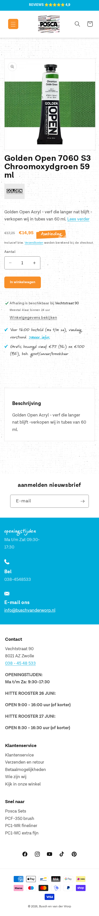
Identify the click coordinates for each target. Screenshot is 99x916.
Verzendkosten (34, 242)
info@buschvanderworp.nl (29, 610)
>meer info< (39, 337)
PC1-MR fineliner (21, 825)
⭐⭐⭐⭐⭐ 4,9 (57, 5)
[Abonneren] (82, 501)
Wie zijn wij (15, 776)
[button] (9, 24)
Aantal (10, 252)
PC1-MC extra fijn (22, 833)
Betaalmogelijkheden (25, 769)
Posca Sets (15, 811)
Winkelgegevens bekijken (33, 317)
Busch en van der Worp (55, 906)
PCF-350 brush (19, 818)
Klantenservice (19, 755)
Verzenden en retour (24, 762)
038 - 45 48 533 (20, 663)
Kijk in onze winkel (23, 784)
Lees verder (78, 219)
